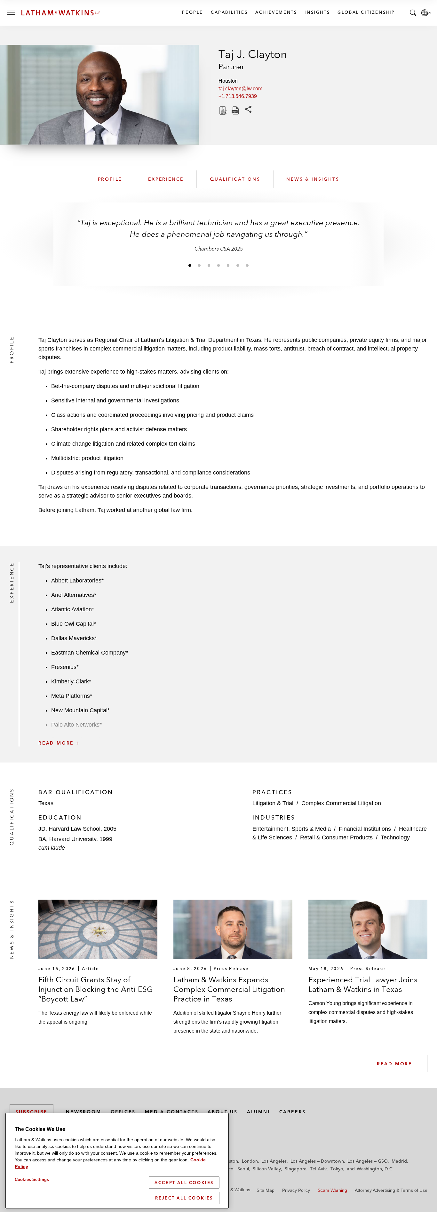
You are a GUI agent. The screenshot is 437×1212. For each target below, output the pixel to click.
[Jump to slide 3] (209, 265)
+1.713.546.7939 (238, 96)
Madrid (399, 1161)
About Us (222, 1112)
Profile (110, 179)
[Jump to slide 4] (218, 265)
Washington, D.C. (375, 1169)
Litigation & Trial (272, 803)
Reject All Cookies (184, 1197)
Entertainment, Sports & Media (291, 829)
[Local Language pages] (425, 12)
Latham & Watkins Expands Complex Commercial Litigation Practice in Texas (229, 989)
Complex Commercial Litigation (341, 803)
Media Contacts (171, 1112)
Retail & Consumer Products (336, 837)
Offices (123, 1112)
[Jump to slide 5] (228, 265)
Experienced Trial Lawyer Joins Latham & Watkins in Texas (362, 984)
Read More (394, 1064)
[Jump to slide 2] (199, 265)
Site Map (265, 1190)
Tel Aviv (318, 1169)
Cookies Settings (32, 1179)
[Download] (222, 110)
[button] (232, 728)
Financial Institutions (365, 829)
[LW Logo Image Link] (61, 13)
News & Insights (312, 179)
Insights (317, 12)
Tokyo (336, 1169)
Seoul (243, 1169)
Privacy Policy (296, 1190)
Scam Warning (332, 1190)
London (250, 1161)
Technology (395, 837)
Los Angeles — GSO (367, 1161)
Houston (229, 1161)
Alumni (258, 1112)
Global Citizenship (366, 12)
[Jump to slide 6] (237, 265)
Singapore (295, 1169)
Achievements (275, 12)
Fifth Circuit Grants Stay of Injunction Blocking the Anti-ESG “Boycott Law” (95, 989)
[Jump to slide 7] (247, 265)
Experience (166, 179)
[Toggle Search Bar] (413, 12)
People (192, 12)
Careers (292, 1112)
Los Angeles (274, 1161)
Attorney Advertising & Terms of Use (391, 1190)
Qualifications (235, 179)
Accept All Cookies (184, 1182)
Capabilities (229, 12)
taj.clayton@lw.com (240, 88)
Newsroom (83, 1112)
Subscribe (31, 1112)
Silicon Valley (267, 1169)
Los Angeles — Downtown (317, 1161)
